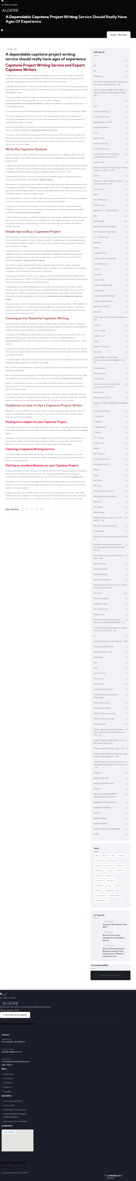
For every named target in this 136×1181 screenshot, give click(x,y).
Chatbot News (99, 280)
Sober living (98, 684)
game (96, 341)
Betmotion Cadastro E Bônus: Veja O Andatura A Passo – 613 (108, 182)
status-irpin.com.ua (102, 703)
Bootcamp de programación (105, 232)
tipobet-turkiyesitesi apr (104, 719)
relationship (98, 657)
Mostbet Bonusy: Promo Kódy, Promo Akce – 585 (109, 556)
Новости (97, 789)
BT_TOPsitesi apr (101, 237)
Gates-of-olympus (102, 346)
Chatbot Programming (103, 285)
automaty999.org (101, 149)
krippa (96, 475)
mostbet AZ (109, 875)
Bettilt (96, 194)
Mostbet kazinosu (101, 574)
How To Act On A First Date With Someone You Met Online (107, 385)
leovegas (120, 865)
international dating (101, 411)
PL (95, 636)
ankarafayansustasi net (103, 122)
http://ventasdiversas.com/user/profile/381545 (24, 103)
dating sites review (101, 306)
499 (95, 106)
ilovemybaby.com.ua (102, 397)
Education (97, 312)
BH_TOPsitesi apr (101, 200)
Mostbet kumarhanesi (102, 579)
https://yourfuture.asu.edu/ (30, 212)
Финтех (96, 813)
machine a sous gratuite (103, 491)
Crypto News (99, 290)
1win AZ (104, 855)
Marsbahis (97, 502)
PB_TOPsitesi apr (101, 609)
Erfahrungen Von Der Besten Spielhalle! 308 (109, 318)
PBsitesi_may (99, 614)
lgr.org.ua (98, 480)
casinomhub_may (101, 264)
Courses (98, 865)
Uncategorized (100, 724)
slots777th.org (100, 673)
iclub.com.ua (99, 392)
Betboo (97, 176)
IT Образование (100, 427)
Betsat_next (99, 189)
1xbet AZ (122, 855)
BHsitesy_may (99, 205)
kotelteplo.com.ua (101, 464)
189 (95, 71)
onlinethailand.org (101, 598)
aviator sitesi (99, 162)
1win (96, 855)
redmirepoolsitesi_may (103, 652)
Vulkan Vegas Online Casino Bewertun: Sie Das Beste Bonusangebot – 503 (110, 755)
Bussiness (97, 242)
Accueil (113, 35)
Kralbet (96, 470)
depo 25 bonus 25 (13, 1162)
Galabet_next (99, 336)
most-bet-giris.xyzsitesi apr (105, 526)
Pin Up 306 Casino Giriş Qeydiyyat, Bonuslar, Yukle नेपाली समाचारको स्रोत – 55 (109, 621)
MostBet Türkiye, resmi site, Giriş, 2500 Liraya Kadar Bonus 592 (109, 586)
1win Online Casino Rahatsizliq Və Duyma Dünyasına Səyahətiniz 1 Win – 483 (109, 83)
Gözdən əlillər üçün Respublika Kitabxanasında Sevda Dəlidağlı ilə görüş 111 (109, 360)
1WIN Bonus (98, 76)
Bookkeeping (99, 221)
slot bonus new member (17, 1023)
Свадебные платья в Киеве (105, 802)
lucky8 (110, 870)
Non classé (122, 35)
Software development (103, 689)
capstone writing (46, 180)
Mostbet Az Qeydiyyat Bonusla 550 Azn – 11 (110, 537)
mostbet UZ (99, 885)
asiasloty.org (99, 138)
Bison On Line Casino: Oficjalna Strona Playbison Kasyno (114, 937)
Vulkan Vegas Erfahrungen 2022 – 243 (109, 748)
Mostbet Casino (100, 563)
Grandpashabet (100, 368)
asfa (95, 133)
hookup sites (99, 379)
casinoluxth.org (100, 253)
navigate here (77, 477)
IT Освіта (97, 432)
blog (95, 216)
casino (96, 248)
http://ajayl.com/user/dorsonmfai (44, 130)
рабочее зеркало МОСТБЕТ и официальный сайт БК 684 (106, 795)
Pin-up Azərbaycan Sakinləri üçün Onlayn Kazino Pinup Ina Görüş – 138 (110, 629)
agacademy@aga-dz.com (12, 1052)
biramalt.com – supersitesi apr (106, 210)
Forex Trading (99, 330)
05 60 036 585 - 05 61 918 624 (13, 1042)
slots (96, 668)
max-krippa (98, 507)
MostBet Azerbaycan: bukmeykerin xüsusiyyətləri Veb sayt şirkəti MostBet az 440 (109, 547)
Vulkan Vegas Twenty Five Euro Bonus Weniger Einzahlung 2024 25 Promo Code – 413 (110, 764)
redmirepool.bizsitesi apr (104, 647)
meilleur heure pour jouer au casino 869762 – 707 (108, 519)
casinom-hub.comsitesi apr (105, 258)
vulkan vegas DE (115, 895)
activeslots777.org (101, 117)
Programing (109, 890)
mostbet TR (111, 880)
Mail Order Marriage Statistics (105, 496)
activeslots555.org (101, 111)
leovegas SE (99, 870)
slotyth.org (98, 679)
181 (95, 66)
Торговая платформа (102, 807)
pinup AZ (118, 885)
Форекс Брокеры (100, 818)
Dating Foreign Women (103, 301)
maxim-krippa (99, 512)
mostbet (98, 875)
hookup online (100, 373)
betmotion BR (112, 860)
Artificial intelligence (101, 127)
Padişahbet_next (100, 604)
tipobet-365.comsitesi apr (104, 713)
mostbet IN (99, 880)
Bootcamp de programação (105, 226)
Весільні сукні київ (101, 778)
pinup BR (98, 890)
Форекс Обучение (101, 823)
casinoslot (98, 274)
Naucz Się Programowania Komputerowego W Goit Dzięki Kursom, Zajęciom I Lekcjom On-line (113, 952)
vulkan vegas (100, 895)
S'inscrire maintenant (15, 1015)
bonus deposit (5, 1167)
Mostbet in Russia (100, 569)
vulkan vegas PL (101, 900)
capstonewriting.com (14, 341)
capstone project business (72, 378)
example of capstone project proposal (29, 260)
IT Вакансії (98, 422)
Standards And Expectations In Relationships (106, 696)
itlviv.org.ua (98, 438)
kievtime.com (99, 454)
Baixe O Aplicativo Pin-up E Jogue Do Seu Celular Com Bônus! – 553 (110, 168)
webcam (97, 773)
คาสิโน (96, 834)
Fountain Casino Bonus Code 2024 (115, 925)
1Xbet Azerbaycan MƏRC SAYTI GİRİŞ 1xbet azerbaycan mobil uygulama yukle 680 (110, 92)
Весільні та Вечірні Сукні (103, 783)
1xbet (113, 855)
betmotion (99, 860)
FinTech (97, 325)
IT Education (98, 416)
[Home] (5, 1)
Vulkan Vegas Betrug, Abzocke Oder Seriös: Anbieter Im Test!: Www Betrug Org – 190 (109, 732)
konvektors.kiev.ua (101, 459)
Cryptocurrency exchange (104, 296)
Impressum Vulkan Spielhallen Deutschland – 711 (110, 404)
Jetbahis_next (99, 443)
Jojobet (96, 448)
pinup (110, 885)
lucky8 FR (120, 870)
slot (95, 663)
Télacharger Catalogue (110, 975)
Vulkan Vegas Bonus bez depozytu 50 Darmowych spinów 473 (109, 741)
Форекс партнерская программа (107, 829)
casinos (97, 269)
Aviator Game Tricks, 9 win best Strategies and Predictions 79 (106, 155)
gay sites (97, 352)
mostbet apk (99, 531)
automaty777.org (101, 143)
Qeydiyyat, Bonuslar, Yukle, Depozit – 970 (110, 641)
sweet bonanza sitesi (102, 708)
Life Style (97, 486)
